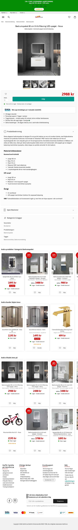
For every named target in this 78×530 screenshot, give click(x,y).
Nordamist (7, 226)
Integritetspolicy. (62, 506)
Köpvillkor (23, 469)
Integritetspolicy (25, 477)
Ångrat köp (23, 471)
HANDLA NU (39, 9)
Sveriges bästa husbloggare (28, 481)
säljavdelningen (69, 481)
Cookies (22, 475)
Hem (2, 21)
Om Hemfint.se (24, 473)
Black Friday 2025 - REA (27, 479)
